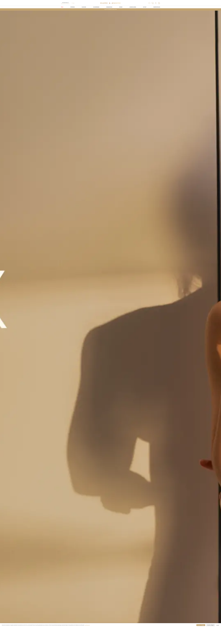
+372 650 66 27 (65, 2)
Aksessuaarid (132, 7)
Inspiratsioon (156, 7)
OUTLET (144, 7)
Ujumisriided (96, 7)
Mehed (120, 7)
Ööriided (72, 7)
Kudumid (84, 7)
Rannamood (109, 7)
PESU (62, 7)
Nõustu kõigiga (200, 625)
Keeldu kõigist (210, 625)
